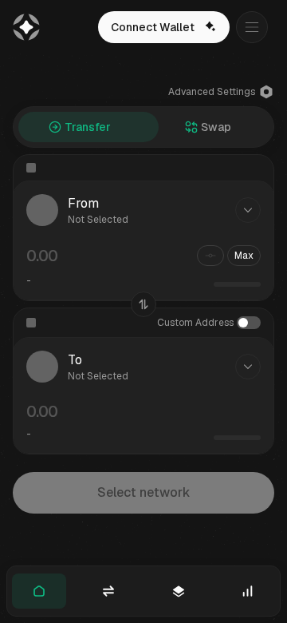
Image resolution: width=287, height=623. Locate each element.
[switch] (249, 322)
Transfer (88, 127)
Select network (144, 492)
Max (244, 255)
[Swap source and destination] (143, 304)
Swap (216, 127)
